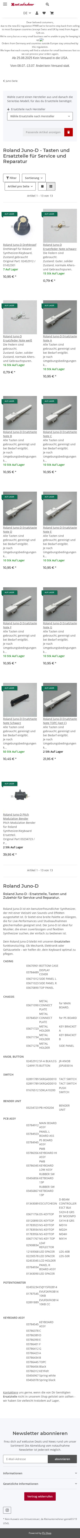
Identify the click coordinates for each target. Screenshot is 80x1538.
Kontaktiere (10, 1392)
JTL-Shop (46, 1533)
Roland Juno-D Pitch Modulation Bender (16, 816)
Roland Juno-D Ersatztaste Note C (60, 434)
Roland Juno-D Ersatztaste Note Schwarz (20, 721)
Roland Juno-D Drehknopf (19, 245)
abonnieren (62, 1459)
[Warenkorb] (52, 13)
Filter (13, 178)
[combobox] (40, 116)
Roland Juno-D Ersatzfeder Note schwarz (60, 247)
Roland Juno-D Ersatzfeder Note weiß (17, 338)
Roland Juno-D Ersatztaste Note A (60, 338)
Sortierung (32, 178)
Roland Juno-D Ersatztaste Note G (60, 625)
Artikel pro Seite (18, 186)
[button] (60, 4)
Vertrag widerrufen (40, 1496)
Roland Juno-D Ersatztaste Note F (20, 625)
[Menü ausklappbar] (5, 2)
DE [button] (25, 13)
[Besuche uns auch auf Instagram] (7, 1510)
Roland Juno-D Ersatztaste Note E (60, 530)
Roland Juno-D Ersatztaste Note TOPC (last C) (60, 721)
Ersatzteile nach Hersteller (27, 109)
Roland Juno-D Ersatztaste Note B (20, 434)
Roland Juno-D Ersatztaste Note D (20, 530)
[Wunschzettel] (44, 13)
